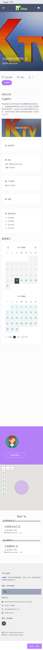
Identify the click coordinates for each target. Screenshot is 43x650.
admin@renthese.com (12, 609)
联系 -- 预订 (34, 646)
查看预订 (7, 83)
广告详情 (11, 181)
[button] (21, 487)
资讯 (22, 77)
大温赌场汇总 (11, 546)
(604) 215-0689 (10, 605)
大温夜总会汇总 (12, 526)
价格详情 (11, 145)
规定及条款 (12, 213)
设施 (9, 199)
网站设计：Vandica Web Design (12, 635)
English (5, 2)
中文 (11, 2)
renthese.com (9, 613)
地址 (9, 160)
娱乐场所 (8, 77)
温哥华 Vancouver (10, 63)
